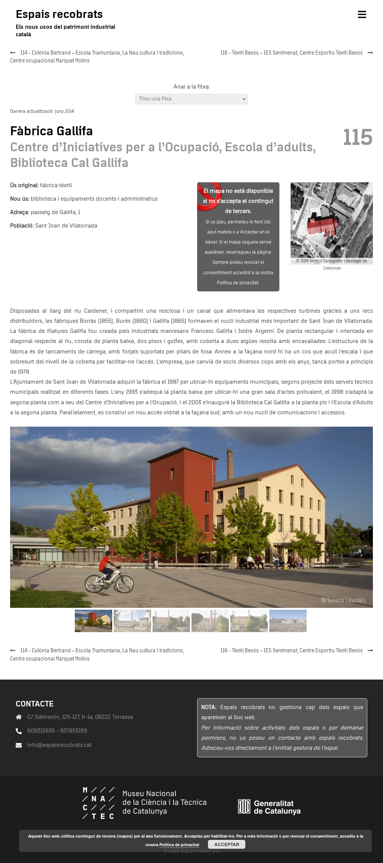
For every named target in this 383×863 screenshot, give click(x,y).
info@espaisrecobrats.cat (59, 745)
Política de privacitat (179, 844)
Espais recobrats (59, 15)
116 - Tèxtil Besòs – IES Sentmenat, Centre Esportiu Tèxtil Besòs (292, 53)
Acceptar (226, 844)
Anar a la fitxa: (192, 87)
